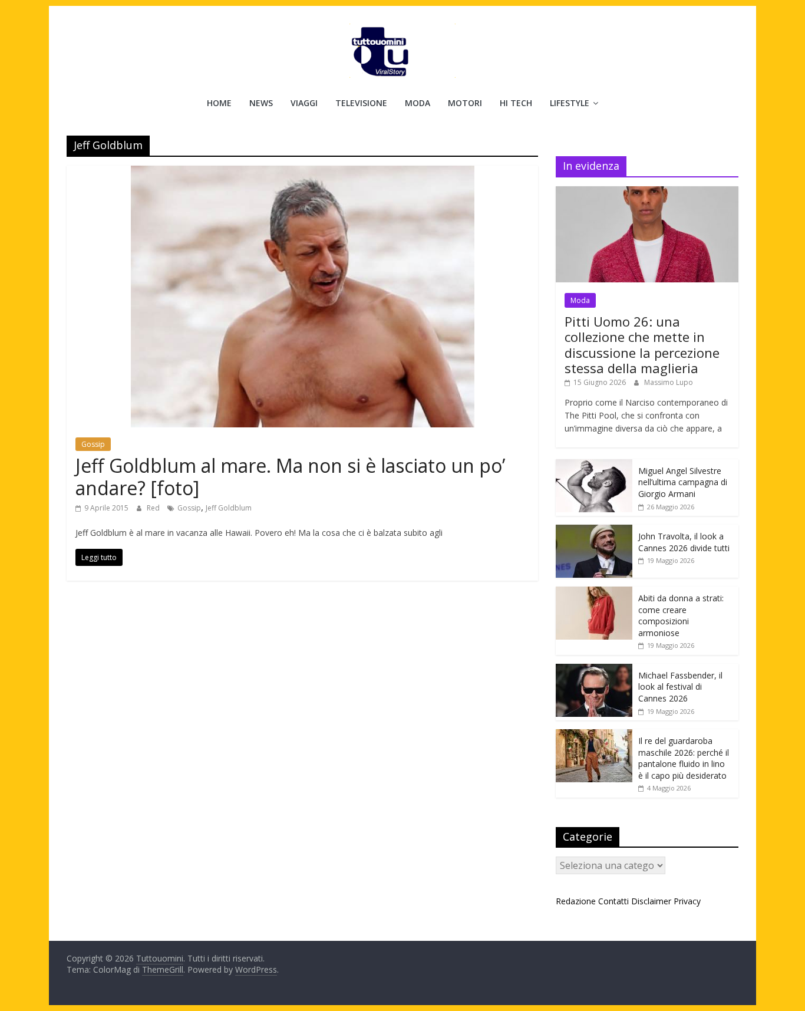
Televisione (361, 102)
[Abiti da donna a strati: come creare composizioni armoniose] (594, 592)
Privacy (687, 901)
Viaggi (304, 102)
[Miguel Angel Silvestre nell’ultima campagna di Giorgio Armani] (594, 465)
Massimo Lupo (668, 382)
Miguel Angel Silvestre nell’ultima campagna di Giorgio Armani (682, 482)
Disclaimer (651, 901)
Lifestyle (569, 102)
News (261, 102)
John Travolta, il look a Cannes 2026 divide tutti (684, 542)
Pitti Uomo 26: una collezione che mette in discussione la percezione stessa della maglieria (642, 344)
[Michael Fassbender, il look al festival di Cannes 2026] (594, 670)
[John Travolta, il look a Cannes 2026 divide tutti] (594, 530)
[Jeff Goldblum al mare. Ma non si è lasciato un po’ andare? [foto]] (302, 172)
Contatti (613, 901)
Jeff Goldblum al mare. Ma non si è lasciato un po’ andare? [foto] (290, 476)
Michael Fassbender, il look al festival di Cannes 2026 (680, 687)
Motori (465, 102)
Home (219, 102)
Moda (417, 102)
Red (154, 508)
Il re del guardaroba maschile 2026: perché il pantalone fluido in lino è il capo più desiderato (683, 758)
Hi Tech (516, 102)
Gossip (93, 444)
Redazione (576, 901)
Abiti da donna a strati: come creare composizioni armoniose (681, 615)
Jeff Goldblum (229, 508)
